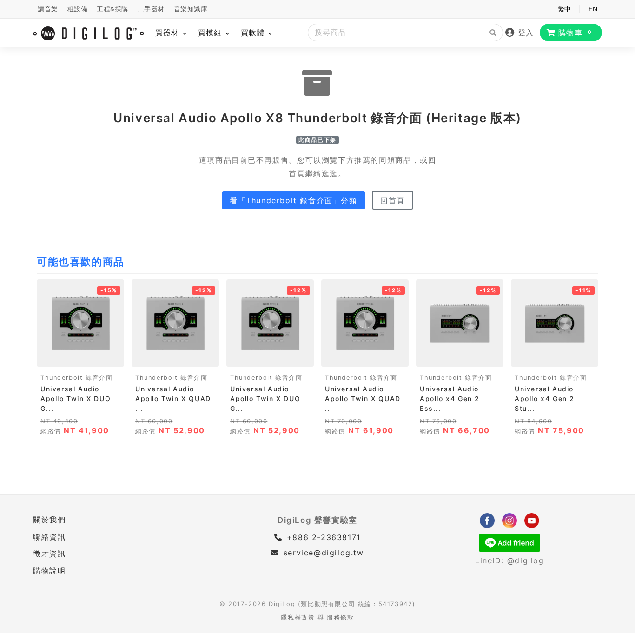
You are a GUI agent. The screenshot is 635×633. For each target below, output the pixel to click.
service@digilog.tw (324, 552)
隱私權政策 (298, 617)
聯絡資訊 (49, 536)
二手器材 (151, 9)
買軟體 (254, 32)
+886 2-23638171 (322, 537)
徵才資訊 (49, 553)
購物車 (575, 32)
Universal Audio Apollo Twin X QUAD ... (173, 398)
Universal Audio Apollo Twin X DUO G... (75, 398)
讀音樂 (48, 9)
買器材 (168, 32)
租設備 (77, 9)
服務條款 (340, 617)
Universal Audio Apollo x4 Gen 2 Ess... (450, 398)
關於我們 (49, 519)
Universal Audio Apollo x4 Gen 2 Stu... (545, 398)
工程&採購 (112, 9)
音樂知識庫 (191, 9)
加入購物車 (81, 356)
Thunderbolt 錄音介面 (76, 377)
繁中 (564, 9)
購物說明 (49, 570)
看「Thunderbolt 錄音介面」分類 (293, 200)
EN (593, 9)
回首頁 (392, 200)
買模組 (211, 32)
